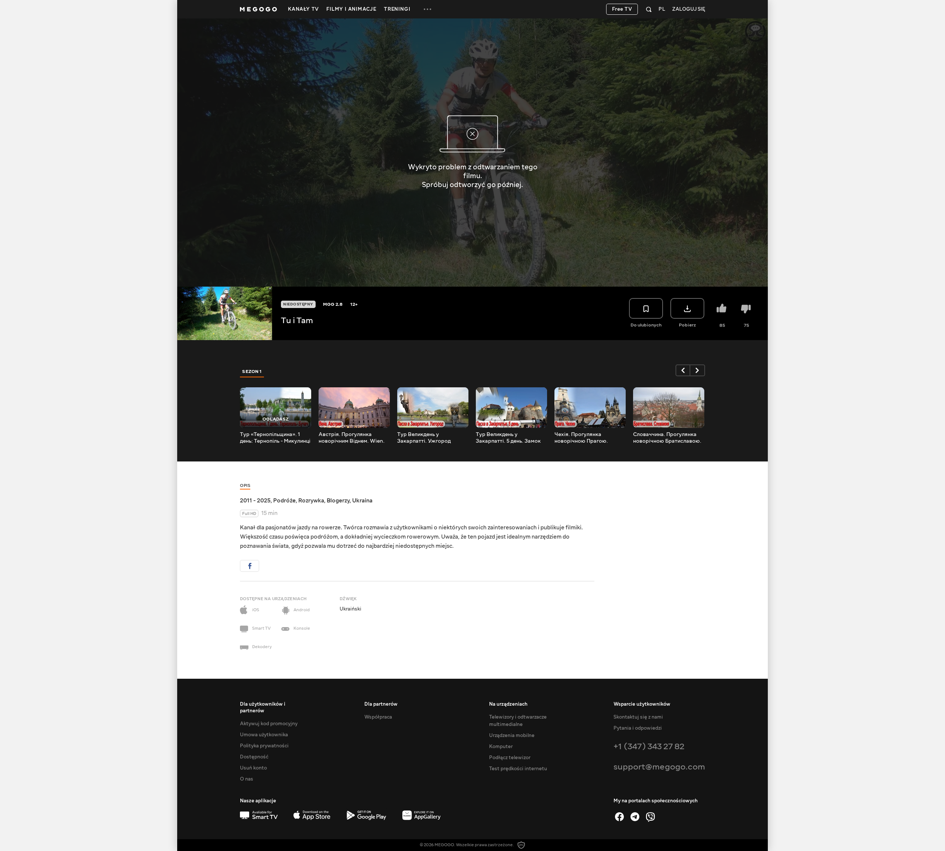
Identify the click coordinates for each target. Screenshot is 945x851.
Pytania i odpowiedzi (638, 728)
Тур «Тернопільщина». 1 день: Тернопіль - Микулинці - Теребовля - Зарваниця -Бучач (275, 437)
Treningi (397, 9)
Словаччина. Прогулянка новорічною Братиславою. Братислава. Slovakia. (667, 437)
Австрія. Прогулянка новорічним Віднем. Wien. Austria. (352, 437)
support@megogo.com (659, 766)
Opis (245, 485)
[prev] (683, 370)
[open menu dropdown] (427, 9)
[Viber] (650, 817)
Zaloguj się (688, 9)
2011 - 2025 (255, 500)
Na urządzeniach (508, 704)
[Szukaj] (648, 9)
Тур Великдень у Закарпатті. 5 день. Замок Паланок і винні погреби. (508, 437)
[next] (697, 370)
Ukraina (362, 500)
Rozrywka (311, 500)
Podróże (284, 500)
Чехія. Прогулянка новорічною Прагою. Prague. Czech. (581, 437)
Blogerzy (338, 500)
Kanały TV (303, 9)
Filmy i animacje (351, 9)
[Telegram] (635, 817)
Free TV (622, 9)
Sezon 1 (252, 371)
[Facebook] (619, 817)
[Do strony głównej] (258, 9)
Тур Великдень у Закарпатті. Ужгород (424, 437)
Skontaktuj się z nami (638, 717)
